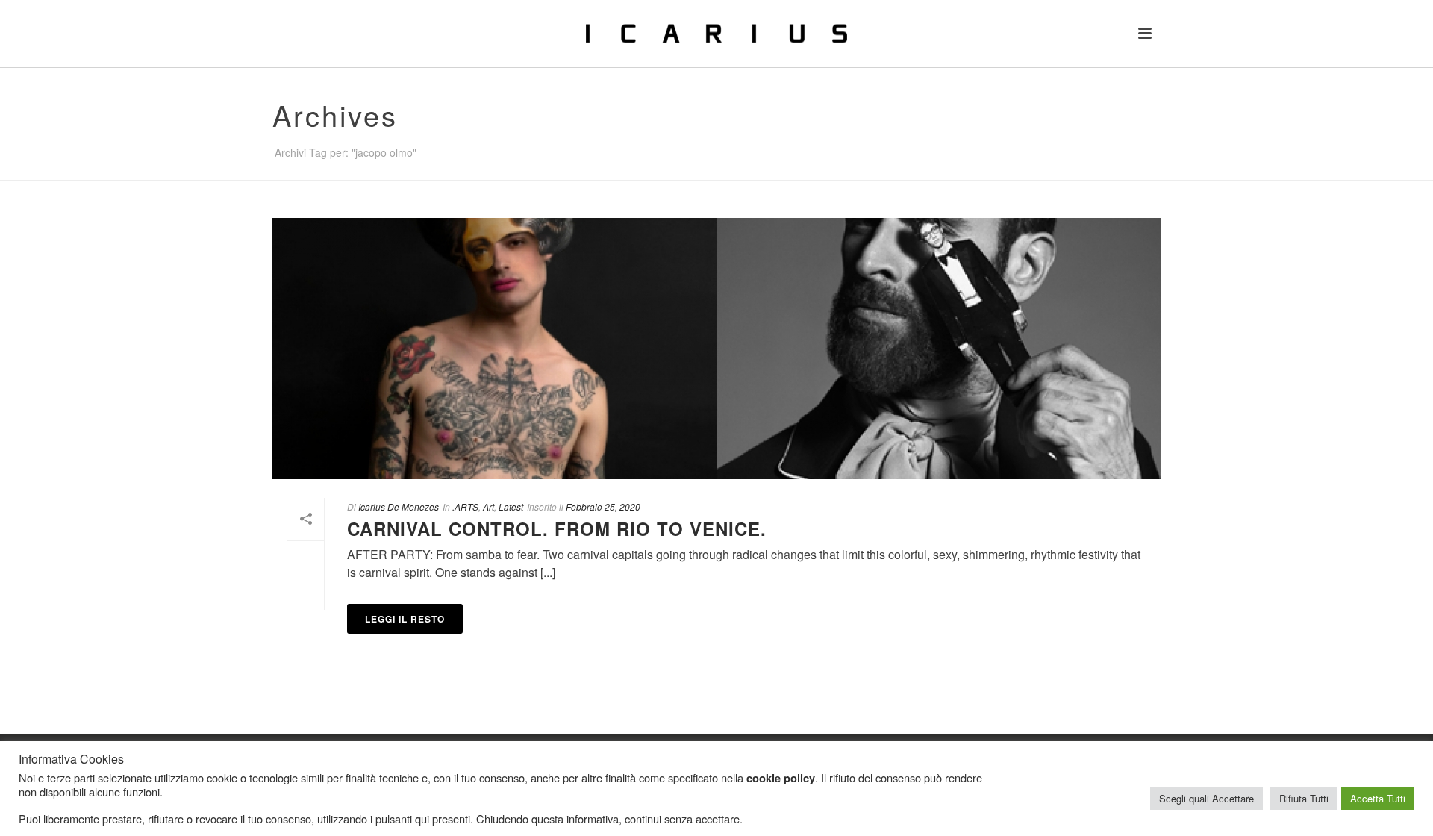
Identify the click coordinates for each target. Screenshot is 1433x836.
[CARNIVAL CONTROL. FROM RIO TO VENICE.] (716, 348)
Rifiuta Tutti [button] (1304, 798)
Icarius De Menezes (398, 506)
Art (488, 506)
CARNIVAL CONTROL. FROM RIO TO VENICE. (557, 528)
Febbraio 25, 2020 (603, 506)
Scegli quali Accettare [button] (1206, 798)
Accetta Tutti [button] (1377, 798)
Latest (511, 506)
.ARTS (465, 506)
